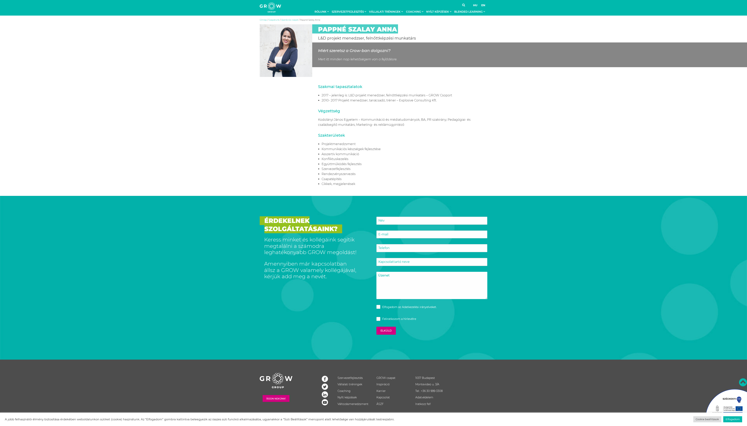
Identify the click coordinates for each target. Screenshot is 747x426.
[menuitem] (322, 11)
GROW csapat (385, 378)
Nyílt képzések (437, 11)
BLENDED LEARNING (468, 11)
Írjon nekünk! (276, 398)
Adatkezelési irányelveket (419, 307)
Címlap (263, 20)
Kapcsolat (383, 397)
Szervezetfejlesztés (348, 11)
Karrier (381, 391)
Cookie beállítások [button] (707, 419)
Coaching (413, 11)
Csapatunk (274, 20)
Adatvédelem (424, 397)
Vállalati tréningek (385, 11)
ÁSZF (380, 404)
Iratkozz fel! (423, 404)
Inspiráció (383, 384)
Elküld (386, 330)
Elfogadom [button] (733, 419)
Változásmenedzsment (353, 404)
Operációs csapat (289, 20)
